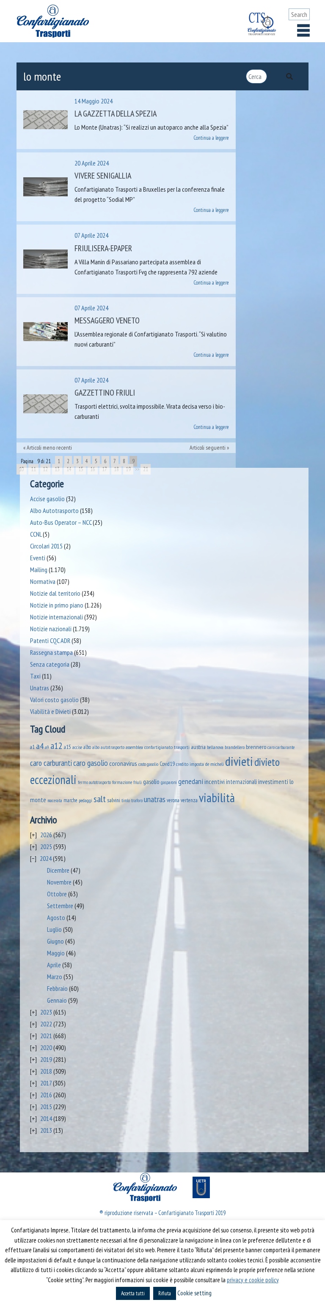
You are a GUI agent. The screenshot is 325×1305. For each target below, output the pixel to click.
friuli (137, 782)
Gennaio (57, 1000)
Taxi (35, 676)
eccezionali (53, 779)
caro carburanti (51, 763)
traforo (137, 800)
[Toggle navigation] (303, 30)
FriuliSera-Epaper (103, 248)
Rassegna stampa (51, 652)
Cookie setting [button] (194, 1293)
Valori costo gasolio (54, 699)
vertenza (189, 800)
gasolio (151, 781)
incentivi (214, 782)
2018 (46, 1071)
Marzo (54, 976)
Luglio (54, 929)
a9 (47, 747)
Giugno (55, 941)
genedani (190, 781)
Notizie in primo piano (56, 605)
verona (173, 800)
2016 (46, 1095)
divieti (239, 761)
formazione (122, 782)
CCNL (35, 534)
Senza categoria (49, 664)
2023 (46, 1012)
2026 (46, 834)
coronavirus (123, 763)
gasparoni (169, 782)
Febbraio (57, 988)
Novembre (59, 882)
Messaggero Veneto (107, 320)
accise (77, 747)
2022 (46, 1024)
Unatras (39, 688)
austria (198, 747)
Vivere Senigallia (102, 175)
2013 (46, 1130)
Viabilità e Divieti (50, 711)
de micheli (214, 764)
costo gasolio (148, 764)
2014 (46, 1118)
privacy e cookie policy (253, 1280)
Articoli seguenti (208, 447)
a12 (56, 746)
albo (87, 746)
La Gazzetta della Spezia (115, 113)
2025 (46, 846)
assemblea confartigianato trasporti (158, 746)
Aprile (54, 964)
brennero (256, 747)
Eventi (37, 557)
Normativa (42, 581)
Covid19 (167, 763)
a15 (67, 747)
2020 (46, 1047)
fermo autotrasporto (94, 782)
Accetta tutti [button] (133, 1293)
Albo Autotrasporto (54, 510)
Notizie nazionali (51, 628)
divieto (267, 762)
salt (100, 799)
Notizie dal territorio (55, 593)
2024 (46, 858)
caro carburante (281, 747)
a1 (32, 746)
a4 (40, 746)
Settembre (60, 905)
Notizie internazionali (56, 617)
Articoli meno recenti (49, 447)
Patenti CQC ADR (50, 640)
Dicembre (58, 870)
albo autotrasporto (108, 747)
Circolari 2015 (46, 546)
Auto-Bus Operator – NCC (60, 522)
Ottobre (57, 894)
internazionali (241, 782)
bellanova (215, 747)
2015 (46, 1106)
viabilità (217, 798)
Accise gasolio (47, 498)
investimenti (273, 782)
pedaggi (85, 800)
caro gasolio (90, 762)
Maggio (56, 953)
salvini (113, 800)
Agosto (56, 917)
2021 (46, 1035)
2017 (46, 1083)
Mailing (38, 569)
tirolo (125, 800)
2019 (46, 1059)
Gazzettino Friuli (104, 392)
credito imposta (190, 763)
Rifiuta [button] (164, 1293)
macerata (54, 800)
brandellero (235, 747)
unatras (154, 799)
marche (70, 800)
